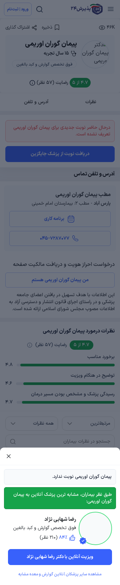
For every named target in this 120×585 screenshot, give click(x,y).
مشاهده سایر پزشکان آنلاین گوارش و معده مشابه (60, 574)
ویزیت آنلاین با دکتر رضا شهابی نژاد (60, 556)
